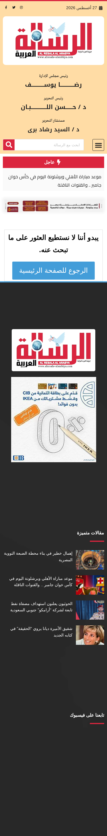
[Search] (9, 144)
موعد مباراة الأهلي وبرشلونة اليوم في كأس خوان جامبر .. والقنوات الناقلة (54, 181)
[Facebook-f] (6, 7)
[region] (53, 179)
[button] (98, 145)
